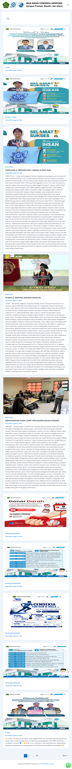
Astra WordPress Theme (46, 764)
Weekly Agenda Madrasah (12, 533)
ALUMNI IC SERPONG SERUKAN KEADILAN (23, 298)
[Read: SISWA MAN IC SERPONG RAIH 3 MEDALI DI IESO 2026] (36, 145)
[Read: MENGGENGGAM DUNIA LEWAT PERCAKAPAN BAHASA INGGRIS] (36, 395)
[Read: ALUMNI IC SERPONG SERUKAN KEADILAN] (36, 272)
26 (37, 756)
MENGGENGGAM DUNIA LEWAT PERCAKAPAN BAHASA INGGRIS (32, 421)
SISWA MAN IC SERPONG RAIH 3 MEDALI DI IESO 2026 (28, 170)
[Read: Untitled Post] (36, 45)
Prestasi (7, 67)
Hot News (8, 117)
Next (65, 756)
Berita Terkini (9, 167)
